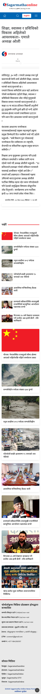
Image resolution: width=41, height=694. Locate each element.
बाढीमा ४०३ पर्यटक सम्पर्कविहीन (24, 262)
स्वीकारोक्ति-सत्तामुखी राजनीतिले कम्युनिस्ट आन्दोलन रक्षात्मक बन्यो (26, 304)
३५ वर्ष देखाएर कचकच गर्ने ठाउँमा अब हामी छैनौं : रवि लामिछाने (26, 318)
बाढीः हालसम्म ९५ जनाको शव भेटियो (25, 275)
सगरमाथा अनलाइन (15, 54)
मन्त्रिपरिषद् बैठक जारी (25, 289)
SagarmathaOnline (16, 670)
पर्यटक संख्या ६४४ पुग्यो (26, 248)
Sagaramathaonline (16, 666)
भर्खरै (4, 224)
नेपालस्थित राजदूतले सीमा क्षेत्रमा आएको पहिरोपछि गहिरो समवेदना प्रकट (26, 235)
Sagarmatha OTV (14, 678)
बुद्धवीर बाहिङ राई (21, 627)
